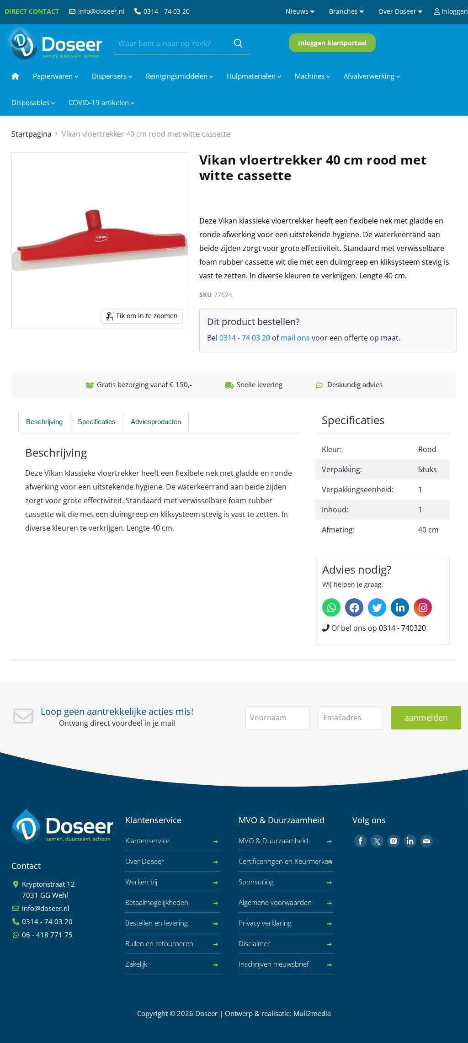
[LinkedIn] (400, 607)
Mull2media (312, 1013)
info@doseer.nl (100, 11)
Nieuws (298, 11)
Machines (310, 75)
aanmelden (426, 717)
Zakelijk (136, 963)
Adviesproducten (156, 422)
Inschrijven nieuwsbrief (274, 963)
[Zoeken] (238, 43)
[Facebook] (354, 607)
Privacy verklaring (265, 922)
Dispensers (110, 75)
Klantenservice (147, 840)
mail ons (295, 338)
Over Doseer (398, 11)
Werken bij (141, 881)
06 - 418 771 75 (46, 934)
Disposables (31, 102)
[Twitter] (377, 607)
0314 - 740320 (402, 628)
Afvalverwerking (370, 75)
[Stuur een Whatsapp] (331, 607)
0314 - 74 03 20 (166, 11)
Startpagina (31, 134)
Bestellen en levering (156, 922)
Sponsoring (256, 881)
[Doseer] (80, 826)
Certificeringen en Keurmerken (285, 861)
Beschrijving (44, 422)
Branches (344, 11)
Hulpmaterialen (252, 75)
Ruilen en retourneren (159, 943)
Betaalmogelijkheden (156, 902)
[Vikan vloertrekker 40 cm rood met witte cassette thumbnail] (28, 352)
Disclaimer (254, 943)
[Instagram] (423, 607)
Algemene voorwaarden (275, 902)
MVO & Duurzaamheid (273, 840)
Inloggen (454, 11)
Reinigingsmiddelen (177, 75)
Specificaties (97, 422)
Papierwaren (53, 75)
